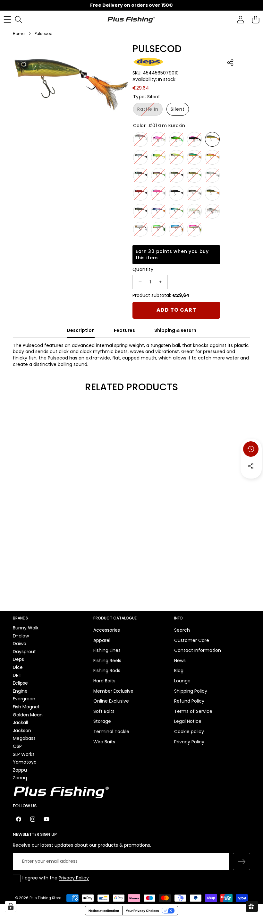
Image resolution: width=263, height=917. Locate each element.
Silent (178, 109)
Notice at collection (104, 911)
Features (124, 330)
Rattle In (150, 111)
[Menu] (7, 19)
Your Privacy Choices (142, 911)
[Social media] (251, 466)
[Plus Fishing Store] (131, 19)
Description (81, 330)
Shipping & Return (175, 330)
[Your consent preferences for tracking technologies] (10, 906)
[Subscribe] (241, 861)
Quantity (142, 269)
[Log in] (240, 19)
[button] (255, 19)
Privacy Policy (74, 878)
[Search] (18, 19)
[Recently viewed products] (251, 449)
